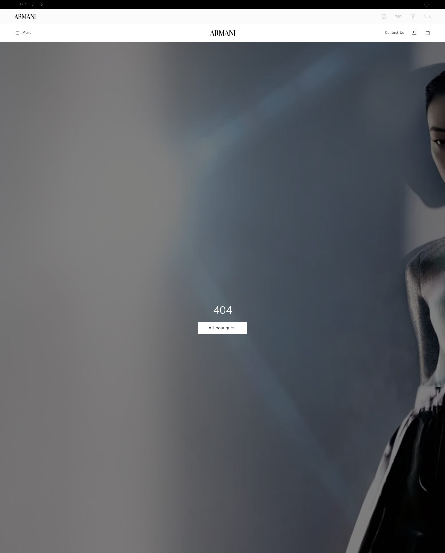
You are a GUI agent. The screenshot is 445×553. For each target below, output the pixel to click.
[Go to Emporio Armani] (398, 16)
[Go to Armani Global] (25, 16)
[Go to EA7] (412, 16)
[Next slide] (42, 5)
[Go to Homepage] (223, 33)
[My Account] (414, 33)
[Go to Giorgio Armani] (384, 16)
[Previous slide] (32, 5)
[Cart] (428, 33)
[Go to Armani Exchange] (427, 16)
